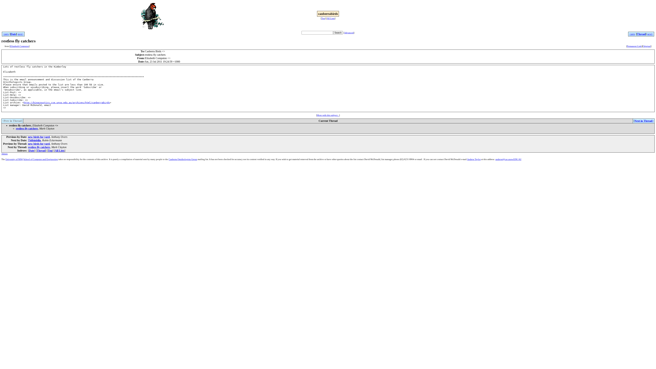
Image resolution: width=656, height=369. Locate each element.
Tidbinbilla (34, 140)
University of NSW (14, 159)
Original (647, 46)
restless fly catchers (27, 128)
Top (323, 18)
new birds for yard (39, 136)
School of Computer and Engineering (40, 159)
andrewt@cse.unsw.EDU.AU (508, 159)
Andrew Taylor (474, 159)
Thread (641, 34)
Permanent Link (634, 46)
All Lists (331, 18)
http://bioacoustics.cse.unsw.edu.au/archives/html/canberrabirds (67, 102)
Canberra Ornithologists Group (183, 159)
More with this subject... (328, 115)
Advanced (349, 32)
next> (21, 34)
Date (13, 34)
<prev (6, 34)
